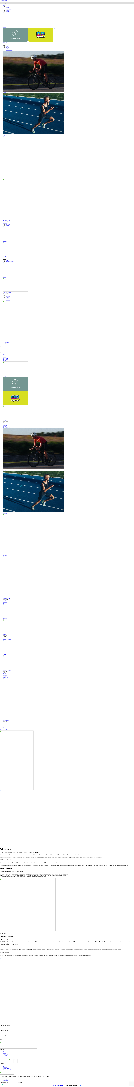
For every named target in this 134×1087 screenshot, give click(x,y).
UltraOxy (8, 11)
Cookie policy (6, 1080)
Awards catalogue (9, 261)
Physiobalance (9, 9)
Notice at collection (58, 1085)
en (3, 349)
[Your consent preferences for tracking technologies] (2, 1084)
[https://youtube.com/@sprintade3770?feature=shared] (11, 1062)
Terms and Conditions (7, 1069)
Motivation (8, 300)
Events (7, 298)
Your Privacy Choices (71, 1085)
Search (20, 1082)
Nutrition (8, 296)
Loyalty (7, 260)
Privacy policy (6, 1078)
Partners (7, 225)
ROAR (7, 7)
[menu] (0, 352)
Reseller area (5, 1054)
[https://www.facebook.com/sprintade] (6, 1062)
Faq (3, 1066)
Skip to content (3, 0)
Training (7, 297)
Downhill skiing (9, 50)
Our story (8, 224)
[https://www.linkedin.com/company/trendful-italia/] (15, 1062)
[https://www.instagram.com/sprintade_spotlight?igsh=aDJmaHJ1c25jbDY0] (2, 1062)
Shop (4, 5)
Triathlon (8, 48)
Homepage (2, 729)
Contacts (5, 1067)
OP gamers (8, 10)
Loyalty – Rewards (7, 1068)
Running (7, 47)
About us (5, 223)
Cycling (7, 46)
